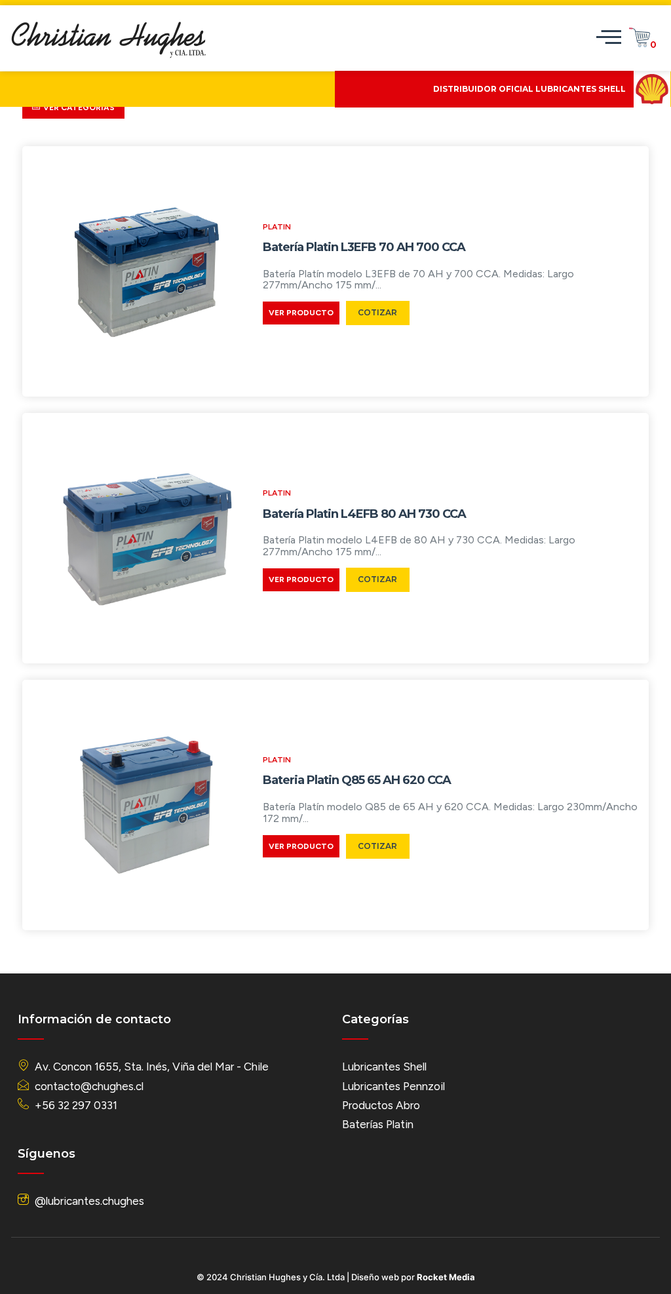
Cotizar (377, 312)
